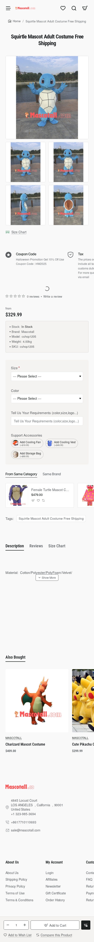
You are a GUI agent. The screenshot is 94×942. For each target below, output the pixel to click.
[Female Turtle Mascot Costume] (18, 495)
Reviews (36, 545)
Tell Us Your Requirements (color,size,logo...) (44, 412)
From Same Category (21, 474)
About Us (12, 862)
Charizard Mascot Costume (25, 744)
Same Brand (52, 474)
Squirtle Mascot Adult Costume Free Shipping (51, 518)
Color (15, 390)
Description (14, 545)
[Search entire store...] (73, 8)
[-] (8, 925)
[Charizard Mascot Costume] (36, 700)
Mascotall (27, 332)
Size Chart (18, 232)
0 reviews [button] (33, 297)
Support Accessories (26, 435)
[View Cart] (84, 8)
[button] (55, 925)
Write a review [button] (52, 297)
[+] (25, 925)
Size (14, 367)
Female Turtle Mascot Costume (50, 490)
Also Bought (15, 657)
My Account (54, 862)
